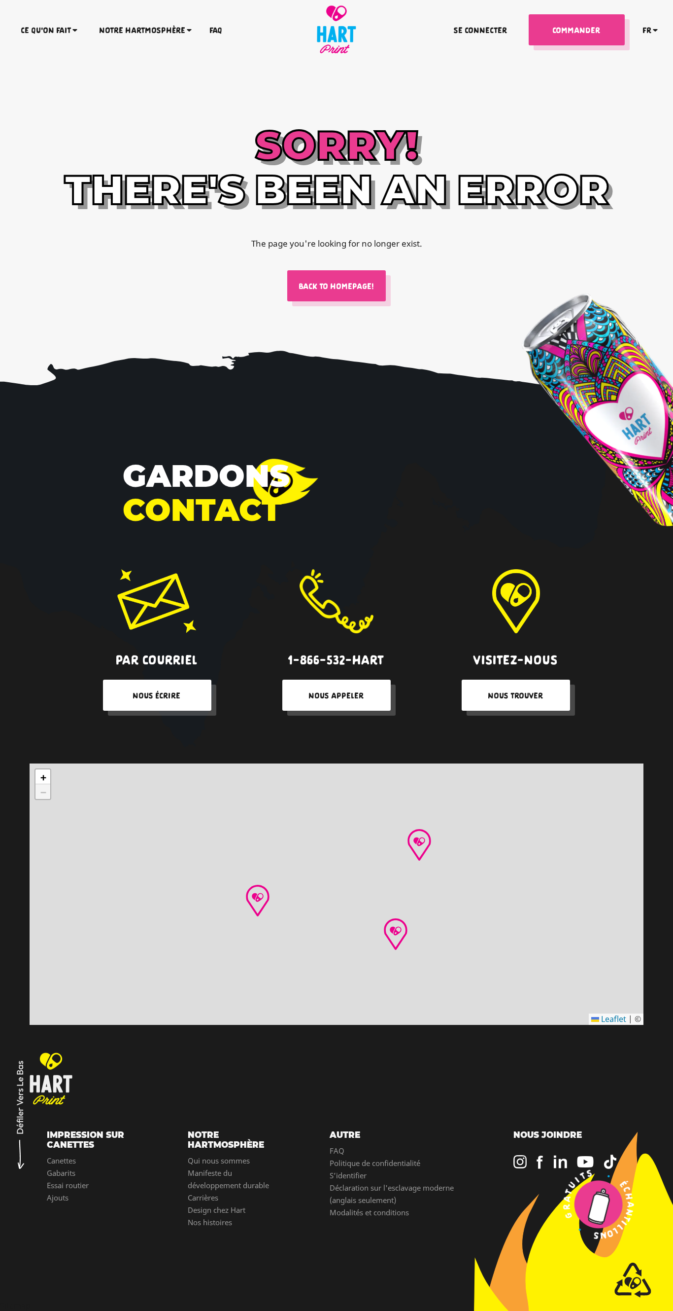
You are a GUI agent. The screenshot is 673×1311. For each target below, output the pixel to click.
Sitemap (15, 1305)
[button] (419, 845)
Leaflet (612, 1019)
